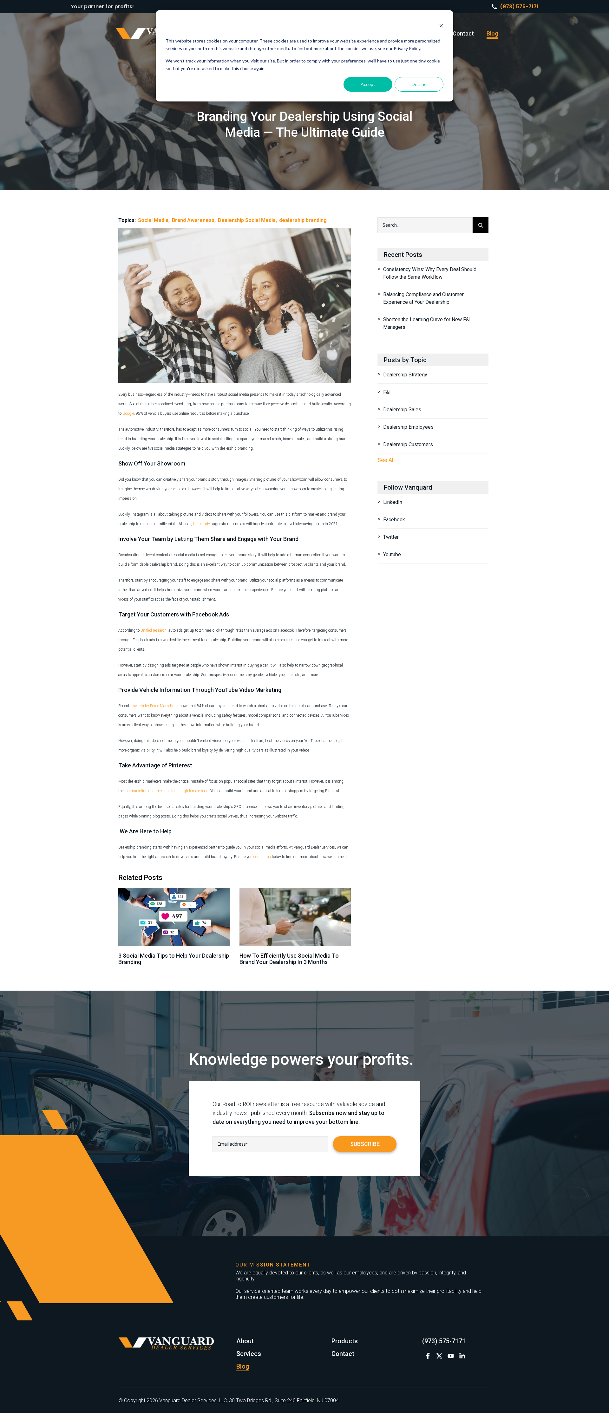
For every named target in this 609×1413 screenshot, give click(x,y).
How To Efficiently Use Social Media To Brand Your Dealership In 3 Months (289, 958)
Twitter (391, 537)
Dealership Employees (408, 427)
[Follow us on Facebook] (428, 1356)
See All (386, 460)
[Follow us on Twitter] (439, 1356)
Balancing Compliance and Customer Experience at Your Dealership (423, 298)
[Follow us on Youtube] (451, 1356)
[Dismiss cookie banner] (441, 26)
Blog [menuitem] (492, 33)
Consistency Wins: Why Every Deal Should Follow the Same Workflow (429, 273)
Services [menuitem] (248, 1354)
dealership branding (303, 220)
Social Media (153, 220)
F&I (387, 392)
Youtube (392, 554)
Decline (419, 84)
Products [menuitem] (344, 1341)
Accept (368, 84)
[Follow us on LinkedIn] (462, 1356)
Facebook (394, 520)
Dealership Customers (408, 444)
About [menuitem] (245, 1341)
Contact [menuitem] (463, 33)
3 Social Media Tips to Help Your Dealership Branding (173, 958)
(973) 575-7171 (519, 6)
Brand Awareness (193, 220)
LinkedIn (392, 502)
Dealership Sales (402, 410)
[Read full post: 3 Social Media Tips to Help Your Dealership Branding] (174, 917)
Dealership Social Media (247, 220)
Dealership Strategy (405, 375)
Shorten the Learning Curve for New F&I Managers (427, 323)
